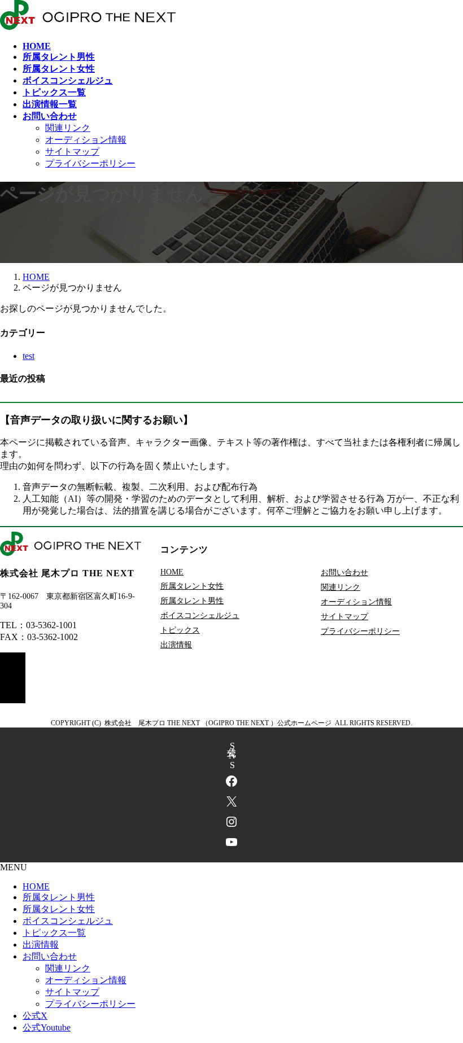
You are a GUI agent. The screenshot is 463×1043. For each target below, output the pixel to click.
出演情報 (176, 645)
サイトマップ (72, 151)
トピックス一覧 (54, 932)
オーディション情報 (85, 139)
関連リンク (67, 128)
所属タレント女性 (192, 586)
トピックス (180, 630)
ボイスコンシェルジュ (199, 615)
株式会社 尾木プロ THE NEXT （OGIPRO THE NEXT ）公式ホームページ (217, 723)
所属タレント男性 (192, 601)
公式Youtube (47, 1027)
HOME (172, 572)
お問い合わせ (344, 572)
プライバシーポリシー (90, 163)
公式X (35, 1015)
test (28, 356)
